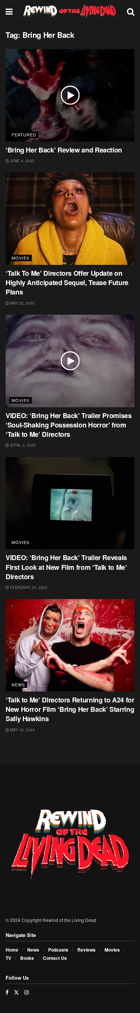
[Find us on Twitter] (16, 992)
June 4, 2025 (21, 160)
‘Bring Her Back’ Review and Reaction (64, 150)
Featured (24, 134)
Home (12, 949)
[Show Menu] (9, 11)
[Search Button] (130, 11)
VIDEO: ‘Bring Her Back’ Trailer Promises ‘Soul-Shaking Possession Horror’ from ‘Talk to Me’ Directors (69, 425)
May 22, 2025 (22, 303)
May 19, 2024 (22, 729)
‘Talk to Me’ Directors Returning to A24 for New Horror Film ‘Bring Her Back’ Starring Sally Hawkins (70, 709)
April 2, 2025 (22, 445)
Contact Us (55, 958)
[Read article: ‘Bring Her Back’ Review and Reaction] (70, 95)
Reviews (86, 949)
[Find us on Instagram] (26, 992)
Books (27, 958)
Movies (20, 258)
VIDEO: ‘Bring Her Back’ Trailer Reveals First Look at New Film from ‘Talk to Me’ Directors (66, 567)
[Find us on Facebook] (7, 992)
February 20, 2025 (28, 587)
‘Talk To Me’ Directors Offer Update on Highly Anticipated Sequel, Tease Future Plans (67, 282)
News (18, 684)
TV (8, 958)
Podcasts (58, 949)
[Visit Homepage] (70, 11)
